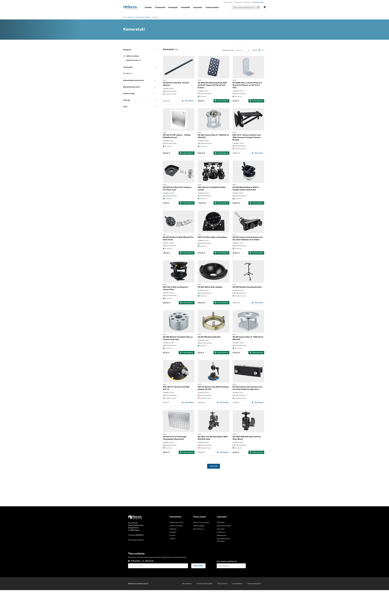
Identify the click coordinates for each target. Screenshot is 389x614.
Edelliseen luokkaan (132, 56)
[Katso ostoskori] (264, 7)
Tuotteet (148, 7)
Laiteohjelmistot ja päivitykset (223, 540)
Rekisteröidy (198, 566)
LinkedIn (172, 539)
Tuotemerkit (160, 7)
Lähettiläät (185, 7)
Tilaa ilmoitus (189, 101)
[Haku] (258, 7)
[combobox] (246, 7)
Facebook (172, 532)
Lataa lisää (213, 466)
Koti (124, 17)
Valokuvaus (130, 17)
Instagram (173, 529)
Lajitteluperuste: (228, 50)
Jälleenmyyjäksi (199, 526)
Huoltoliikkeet (237, 584)
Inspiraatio (197, 7)
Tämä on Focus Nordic (201, 522)
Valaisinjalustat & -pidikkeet (142, 17)
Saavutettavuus (198, 529)
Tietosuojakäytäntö (254, 584)
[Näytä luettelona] (262, 50)
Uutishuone (247, 2)
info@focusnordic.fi (176, 522)
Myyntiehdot (187, 584)
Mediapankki (221, 535)
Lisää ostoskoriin (222, 101)
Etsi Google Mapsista (135, 540)
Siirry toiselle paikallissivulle (227, 561)
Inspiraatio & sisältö (224, 526)
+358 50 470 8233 (176, 526)
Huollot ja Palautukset (204, 584)
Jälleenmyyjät (259, 2)
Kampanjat (173, 7)
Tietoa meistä (228, 2)
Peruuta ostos (222, 584)
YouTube (172, 535)
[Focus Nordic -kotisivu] (130, 7)
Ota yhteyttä (238, 2)
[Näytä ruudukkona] (259, 50)
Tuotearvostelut (212, 7)
